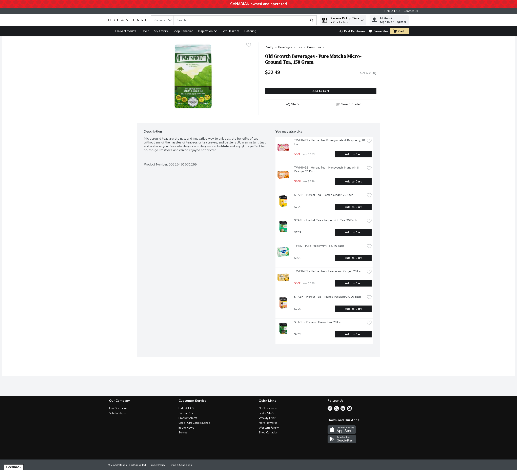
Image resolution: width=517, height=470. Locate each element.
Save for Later (351, 104)
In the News (186, 428)
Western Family (269, 428)
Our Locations (268, 408)
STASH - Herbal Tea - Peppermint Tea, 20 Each (325, 220)
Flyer (145, 31)
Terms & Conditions (180, 465)
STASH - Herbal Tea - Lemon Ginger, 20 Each (323, 195)
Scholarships (117, 413)
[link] (352, 31)
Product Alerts (188, 418)
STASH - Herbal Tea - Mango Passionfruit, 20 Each (327, 297)
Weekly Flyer (267, 418)
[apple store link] (342, 433)
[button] (362, 19)
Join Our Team (118, 408)
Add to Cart (320, 91)
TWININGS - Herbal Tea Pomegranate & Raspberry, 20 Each (329, 142)
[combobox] (162, 20)
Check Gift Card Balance (194, 423)
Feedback (13, 467)
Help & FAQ (392, 11)
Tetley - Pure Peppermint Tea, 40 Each (319, 246)
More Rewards (268, 423)
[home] (128, 20)
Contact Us (411, 11)
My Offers (161, 31)
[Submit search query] (311, 20)
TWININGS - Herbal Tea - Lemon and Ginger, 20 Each (329, 271)
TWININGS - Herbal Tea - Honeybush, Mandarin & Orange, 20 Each (327, 169)
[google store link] (342, 442)
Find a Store (266, 413)
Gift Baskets (231, 31)
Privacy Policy (157, 465)
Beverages (285, 47)
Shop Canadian (183, 31)
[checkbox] (248, 45)
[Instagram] (342, 410)
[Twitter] (336, 410)
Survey (183, 432)
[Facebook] (330, 410)
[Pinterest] (349, 410)
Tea (299, 47)
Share (295, 104)
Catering (250, 31)
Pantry (269, 47)
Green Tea (314, 47)
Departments (126, 31)
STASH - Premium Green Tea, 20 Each (319, 322)
